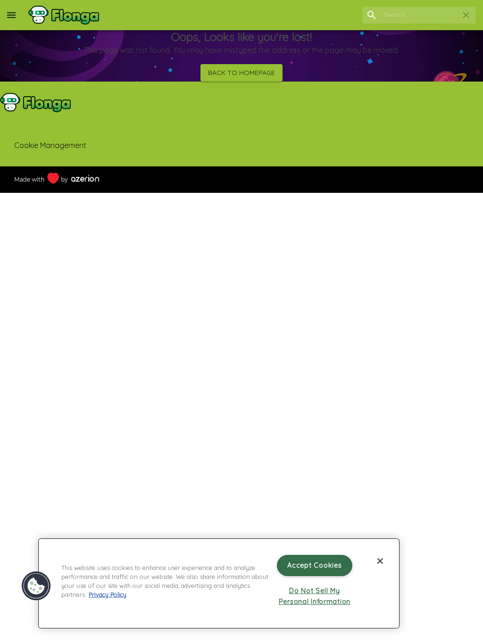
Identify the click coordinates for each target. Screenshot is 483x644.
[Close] (380, 561)
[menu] (11, 15)
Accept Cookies (314, 565)
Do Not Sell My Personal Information (314, 596)
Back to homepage (241, 72)
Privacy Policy (107, 594)
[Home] (63, 15)
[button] (36, 586)
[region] (219, 583)
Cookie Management (50, 145)
